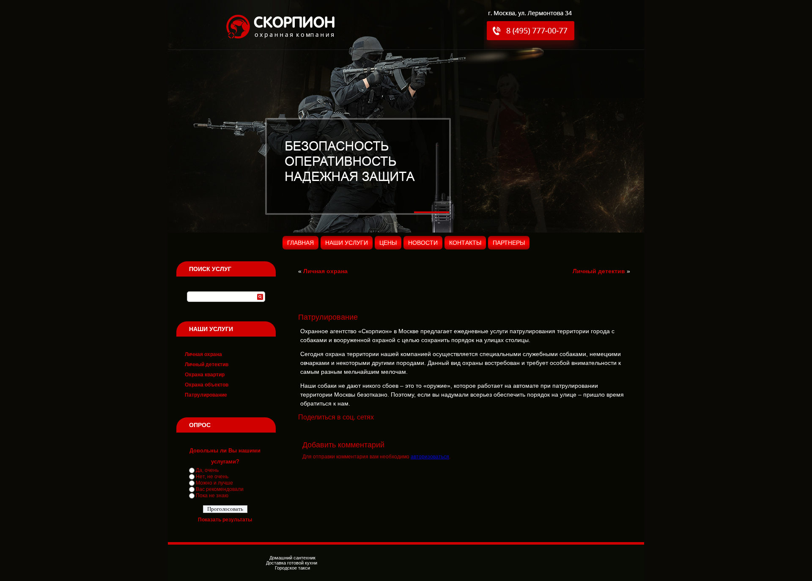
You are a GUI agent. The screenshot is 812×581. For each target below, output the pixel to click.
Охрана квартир (205, 375)
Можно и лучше (214, 483)
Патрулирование (206, 395)
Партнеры (509, 242)
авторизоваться (430, 457)
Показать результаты (225, 520)
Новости (423, 242)
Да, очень (207, 470)
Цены (388, 242)
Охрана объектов (206, 385)
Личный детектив (206, 364)
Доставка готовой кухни (292, 562)
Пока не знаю (212, 496)
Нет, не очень (212, 477)
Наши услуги (346, 242)
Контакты (465, 242)
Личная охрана (203, 354)
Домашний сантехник (292, 557)
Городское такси (292, 567)
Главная (300, 242)
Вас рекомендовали (220, 489)
